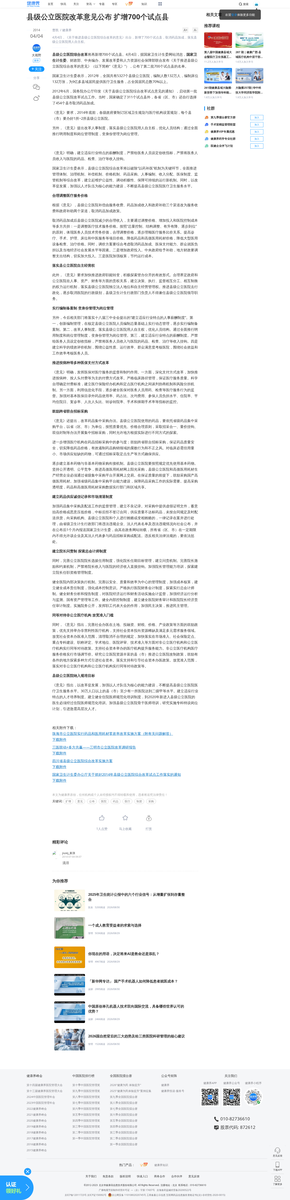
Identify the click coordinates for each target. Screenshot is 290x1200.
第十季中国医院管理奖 (86, 1085)
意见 (80, 801)
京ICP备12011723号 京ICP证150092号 (85, 1195)
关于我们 (90, 1176)
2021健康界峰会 (37, 1114)
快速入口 (142, 1176)
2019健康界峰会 (37, 1126)
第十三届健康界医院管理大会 (45, 1091)
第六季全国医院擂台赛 (124, 1114)
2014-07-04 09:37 (71, 856)
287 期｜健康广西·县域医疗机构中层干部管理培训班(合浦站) (249, 54)
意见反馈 (193, 1176)
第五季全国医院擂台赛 (124, 1120)
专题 (102, 4)
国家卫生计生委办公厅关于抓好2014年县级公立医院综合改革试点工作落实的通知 (116, 774)
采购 (151, 801)
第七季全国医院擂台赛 (124, 1109)
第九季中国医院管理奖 (86, 1091)
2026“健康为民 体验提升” (125, 1085)
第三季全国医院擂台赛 (124, 1132)
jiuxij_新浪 (68, 853)
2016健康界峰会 (37, 1144)
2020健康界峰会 (37, 1120)
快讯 (63, 4)
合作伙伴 (176, 1176)
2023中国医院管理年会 (41, 1103)
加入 (256, 117)
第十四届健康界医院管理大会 (45, 1085)
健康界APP (210, 1083)
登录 (234, 15)
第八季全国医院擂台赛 (124, 1103)
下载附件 (59, 739)
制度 (139, 801)
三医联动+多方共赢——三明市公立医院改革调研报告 (94, 747)
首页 (50, 4)
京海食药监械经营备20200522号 (174, 1190)
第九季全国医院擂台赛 (124, 1097)
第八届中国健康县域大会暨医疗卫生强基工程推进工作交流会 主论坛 (218, 54)
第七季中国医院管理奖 (86, 1103)
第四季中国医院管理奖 (86, 1120)
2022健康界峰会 (37, 1109)
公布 (92, 801)
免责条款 (108, 1176)
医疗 (127, 801)
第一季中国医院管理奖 (86, 1138)
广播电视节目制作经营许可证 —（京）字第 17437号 (127, 1190)
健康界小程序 (253, 1083)
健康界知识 (161, 1165)
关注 (76, 4)
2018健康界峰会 (37, 1132)
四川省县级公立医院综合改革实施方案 (82, 760)
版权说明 (125, 1176)
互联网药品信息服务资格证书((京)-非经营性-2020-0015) (195, 1195)
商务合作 (159, 1176)
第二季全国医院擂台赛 (124, 1138)
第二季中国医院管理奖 (86, 1132)
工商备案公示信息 (156, 1195)
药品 (115, 801)
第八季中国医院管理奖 (86, 1097)
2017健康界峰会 (37, 1138)
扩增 (68, 801)
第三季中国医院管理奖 (86, 1126)
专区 (114, 4)
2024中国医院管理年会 (41, 1097)
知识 (144, 4)
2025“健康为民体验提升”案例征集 (130, 1091)
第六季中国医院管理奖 (86, 1109)
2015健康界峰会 (37, 1150)
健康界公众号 (231, 1083)
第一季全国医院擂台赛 (124, 1144)
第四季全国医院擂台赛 (124, 1126)
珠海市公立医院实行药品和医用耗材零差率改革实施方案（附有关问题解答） (112, 733)
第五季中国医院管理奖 (86, 1114)
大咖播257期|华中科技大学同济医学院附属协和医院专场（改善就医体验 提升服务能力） (249, 90)
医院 (104, 801)
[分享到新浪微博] (36, 98)
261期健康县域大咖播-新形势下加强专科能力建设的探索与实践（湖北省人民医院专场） (218, 90)
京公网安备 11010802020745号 (129, 1195)
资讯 (89, 4)
